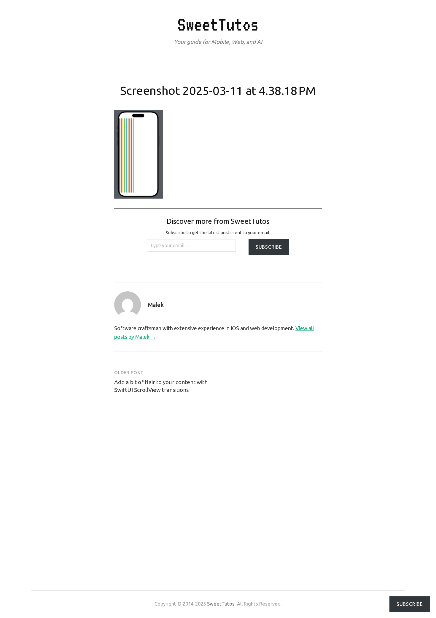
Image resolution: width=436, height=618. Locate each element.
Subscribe (269, 247)
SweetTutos (217, 24)
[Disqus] (218, 481)
